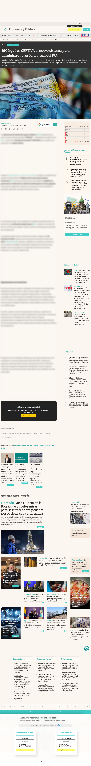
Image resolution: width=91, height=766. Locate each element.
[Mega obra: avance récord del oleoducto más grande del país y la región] (21, 458)
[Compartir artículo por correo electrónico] (17, 129)
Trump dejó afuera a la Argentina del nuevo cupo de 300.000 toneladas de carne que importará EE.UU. (78, 172)
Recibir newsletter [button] (78, 234)
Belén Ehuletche (6, 123)
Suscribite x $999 (75, 29)
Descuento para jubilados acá (37, 711)
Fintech (44, 706)
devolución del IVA (7, 437)
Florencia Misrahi (45, 433)
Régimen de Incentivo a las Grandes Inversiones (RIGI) (41, 40)
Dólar (4, 706)
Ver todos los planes (45, 761)
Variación (75, 124)
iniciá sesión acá (60, 720)
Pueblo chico (71, 218)
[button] (86, 648)
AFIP (35, 433)
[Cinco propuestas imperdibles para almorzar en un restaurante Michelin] (80, 593)
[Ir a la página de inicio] (5, 29)
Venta (82, 124)
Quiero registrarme (28, 416)
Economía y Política (17, 40)
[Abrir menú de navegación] (2, 29)
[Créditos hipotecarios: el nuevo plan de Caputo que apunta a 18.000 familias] (34, 586)
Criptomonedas (25, 706)
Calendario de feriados (75, 706)
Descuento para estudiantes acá (53, 711)
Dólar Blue (13, 706)
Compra (87, 124)
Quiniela (61, 706)
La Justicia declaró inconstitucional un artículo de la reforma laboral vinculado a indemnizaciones (79, 161)
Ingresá (86, 29)
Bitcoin (36, 706)
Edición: (84, 24)
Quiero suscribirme (25, 750)
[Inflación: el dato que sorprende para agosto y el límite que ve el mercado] (57, 586)
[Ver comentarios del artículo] (21, 129)
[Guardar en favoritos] (55, 124)
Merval (53, 706)
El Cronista (5, 40)
